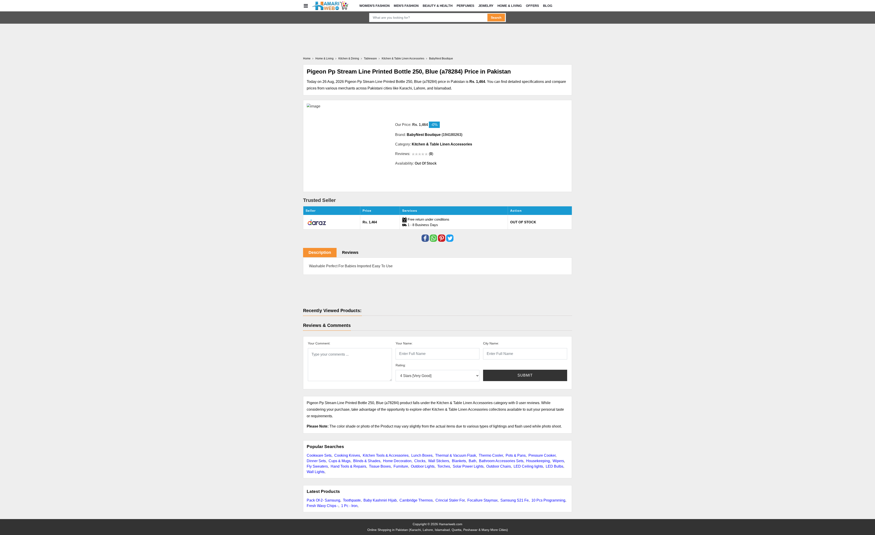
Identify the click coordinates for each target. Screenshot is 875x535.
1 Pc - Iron (349, 506)
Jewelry (485, 6)
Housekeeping (538, 461)
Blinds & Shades (366, 461)
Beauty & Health (438, 6)
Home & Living (509, 6)
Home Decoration (397, 461)
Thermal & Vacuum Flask (455, 455)
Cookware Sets (319, 455)
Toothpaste (352, 500)
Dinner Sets (316, 461)
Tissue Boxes (380, 466)
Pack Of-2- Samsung (323, 500)
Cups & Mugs (339, 461)
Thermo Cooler (491, 455)
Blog (547, 6)
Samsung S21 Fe (514, 500)
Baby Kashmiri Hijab (380, 500)
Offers (532, 6)
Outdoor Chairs (498, 466)
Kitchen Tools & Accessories (386, 455)
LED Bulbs (554, 466)
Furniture (401, 466)
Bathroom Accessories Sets (501, 461)
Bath (472, 461)
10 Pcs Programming (548, 500)
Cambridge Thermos (416, 500)
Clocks (419, 461)
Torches (443, 466)
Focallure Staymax (482, 500)
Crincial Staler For (450, 500)
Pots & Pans (516, 455)
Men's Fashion (406, 6)
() (431, 154)
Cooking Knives (347, 455)
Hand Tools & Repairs (348, 466)
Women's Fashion (374, 6)
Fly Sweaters (317, 466)
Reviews (350, 252)
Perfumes (465, 6)
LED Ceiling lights (528, 466)
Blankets (459, 461)
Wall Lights (315, 472)
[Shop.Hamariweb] (330, 5)
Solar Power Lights (468, 466)
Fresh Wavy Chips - (322, 506)
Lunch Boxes (421, 455)
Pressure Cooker (542, 455)
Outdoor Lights (423, 466)
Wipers (558, 461)
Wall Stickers (438, 461)
